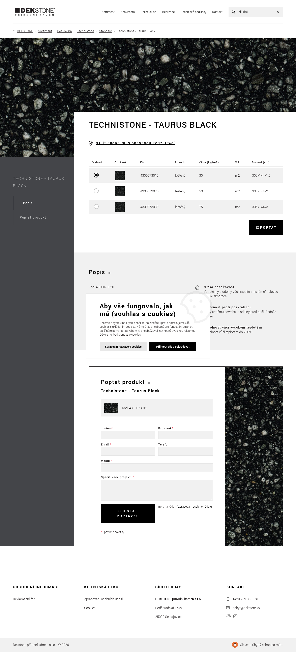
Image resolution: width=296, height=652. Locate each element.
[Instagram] (235, 617)
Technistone (85, 31)
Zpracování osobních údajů (103, 599)
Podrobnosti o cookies (127, 334)
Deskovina (64, 31)
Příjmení (164, 428)
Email (105, 444)
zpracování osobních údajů (195, 506)
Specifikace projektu (117, 477)
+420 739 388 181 (246, 599)
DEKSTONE (25, 31)
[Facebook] (229, 617)
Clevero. (245, 645)
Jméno (106, 428)
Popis (28, 203)
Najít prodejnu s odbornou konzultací (135, 143)
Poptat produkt (33, 217)
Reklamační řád (24, 599)
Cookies (89, 608)
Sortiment (45, 31)
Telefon (164, 444)
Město (105, 461)
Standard (105, 31)
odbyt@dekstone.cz (247, 608)
